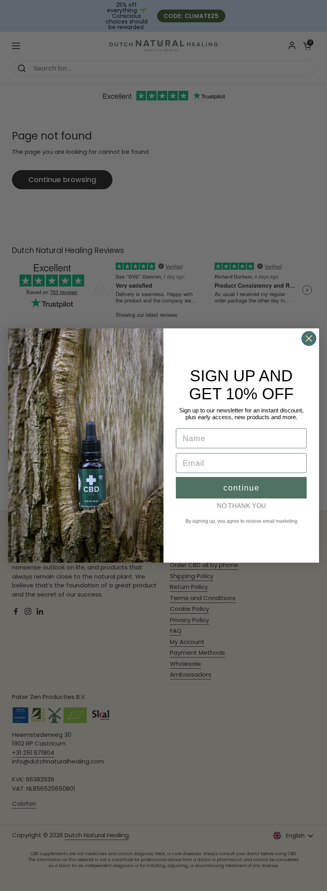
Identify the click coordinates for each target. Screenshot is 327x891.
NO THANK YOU (241, 505)
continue (241, 487)
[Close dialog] (309, 338)
